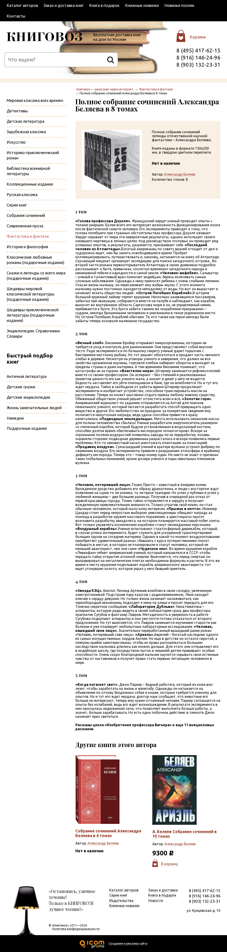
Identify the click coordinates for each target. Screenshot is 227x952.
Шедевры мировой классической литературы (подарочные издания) (30, 293)
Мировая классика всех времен (35, 100)
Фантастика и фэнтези (156, 89)
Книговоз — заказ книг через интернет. (105, 89)
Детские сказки (21, 387)
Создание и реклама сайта (128, 943)
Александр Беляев (179, 174)
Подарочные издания (27, 428)
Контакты (16, 16)
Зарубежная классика (26, 131)
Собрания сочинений (26, 215)
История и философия (27, 246)
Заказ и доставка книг (63, 5)
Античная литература (27, 376)
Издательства (121, 900)
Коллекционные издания (30, 184)
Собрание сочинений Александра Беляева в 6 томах (108, 833)
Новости (155, 900)
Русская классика (22, 194)
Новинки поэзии (179, 5)
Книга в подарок (104, 5)
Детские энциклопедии (28, 397)
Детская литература (25, 121)
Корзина (197, 37)
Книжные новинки (142, 5)
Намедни (15, 418)
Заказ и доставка (163, 890)
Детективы (17, 111)
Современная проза (25, 226)
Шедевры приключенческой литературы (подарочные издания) (33, 315)
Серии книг (17, 205)
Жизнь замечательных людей (34, 407)
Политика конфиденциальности (76, 929)
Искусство (16, 142)
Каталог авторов (22, 5)
